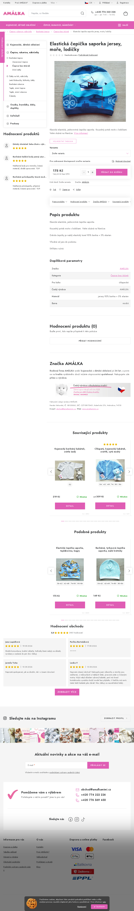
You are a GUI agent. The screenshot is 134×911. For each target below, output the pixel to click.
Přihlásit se (98, 765)
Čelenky (12, 96)
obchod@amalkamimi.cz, (66, 409)
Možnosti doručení (123, 161)
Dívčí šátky (16, 69)
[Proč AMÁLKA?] (90, 389)
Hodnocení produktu (78, 201)
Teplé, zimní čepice (17, 88)
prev (51, 472)
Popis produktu (58, 201)
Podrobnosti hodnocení (88, 55)
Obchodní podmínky (11, 862)
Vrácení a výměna (10, 857)
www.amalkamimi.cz (90, 409)
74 (112, 484)
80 (116, 484)
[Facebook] (70, 819)
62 (104, 484)
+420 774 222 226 (105, 12)
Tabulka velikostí (10, 852)
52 (70, 484)
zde (104, 902)
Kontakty (6, 2)
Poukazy (14, 123)
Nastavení (81, 906)
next (129, 472)
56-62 (60, 583)
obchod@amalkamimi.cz (96, 789)
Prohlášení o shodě (44, 862)
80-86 (80, 583)
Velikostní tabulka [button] (63, 141)
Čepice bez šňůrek (21, 66)
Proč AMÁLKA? (21, 2)
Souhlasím (100, 906)
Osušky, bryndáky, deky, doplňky (23, 106)
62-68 (66, 583)
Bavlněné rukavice (16, 84)
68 (108, 484)
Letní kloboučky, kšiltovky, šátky (22, 80)
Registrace (124, 2)
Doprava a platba (40, 2)
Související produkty (121, 201)
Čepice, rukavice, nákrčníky (24, 52)
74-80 (73, 583)
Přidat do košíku (111, 172)
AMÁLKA (85, 182)
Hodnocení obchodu (67, 626)
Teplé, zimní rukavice (18, 92)
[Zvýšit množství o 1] (92, 172)
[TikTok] (83, 819)
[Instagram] (77, 819)
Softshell (14, 115)
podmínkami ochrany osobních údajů (65, 772)
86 (120, 484)
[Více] (123, 25)
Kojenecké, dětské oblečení (25, 44)
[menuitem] (22, 25)
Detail (70, 506)
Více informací (81, 133)
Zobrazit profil (114, 718)
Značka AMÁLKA (100, 201)
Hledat (82, 13)
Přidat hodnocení (90, 341)
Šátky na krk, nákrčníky (18, 76)
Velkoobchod (42, 857)
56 (100, 484)
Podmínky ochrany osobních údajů (17, 869)
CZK (91, 2)
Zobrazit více (67, 691)
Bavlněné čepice (16, 58)
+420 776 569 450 (93, 800)
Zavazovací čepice (20, 62)
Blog (38, 867)
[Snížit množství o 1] (84, 172)
